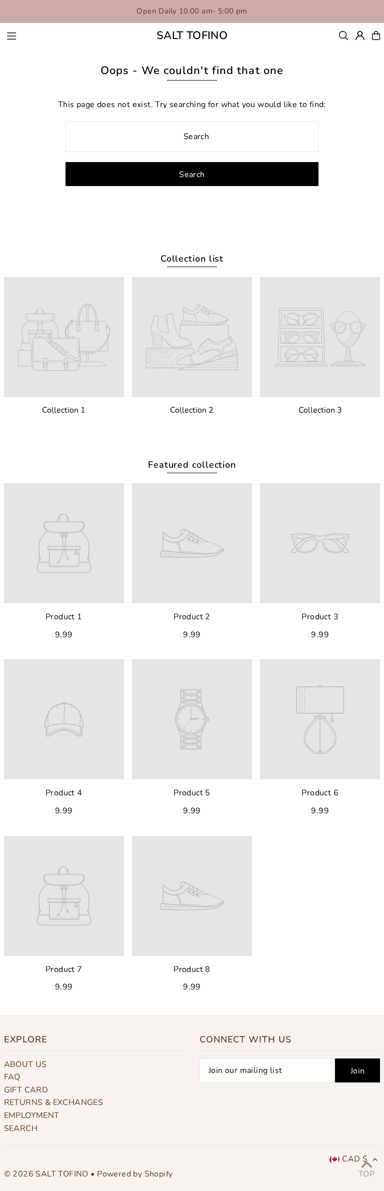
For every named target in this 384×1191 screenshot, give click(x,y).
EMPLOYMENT (32, 1115)
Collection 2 (192, 410)
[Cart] (376, 35)
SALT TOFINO (192, 35)
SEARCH (21, 1128)
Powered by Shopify (134, 1173)
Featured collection (192, 465)
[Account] (360, 35)
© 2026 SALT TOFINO (47, 1173)
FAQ (12, 1076)
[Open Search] (343, 35)
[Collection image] (64, 337)
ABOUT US (25, 1064)
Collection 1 (64, 410)
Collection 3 (320, 410)
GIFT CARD (26, 1089)
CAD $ (355, 1158)
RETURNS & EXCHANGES (54, 1102)
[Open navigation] (69, 35)
